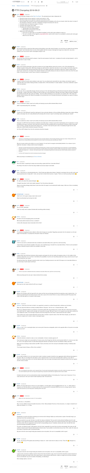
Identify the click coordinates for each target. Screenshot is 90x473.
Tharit (18, 118)
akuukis (18, 449)
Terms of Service (37, 156)
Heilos (18, 253)
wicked (18, 240)
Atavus (18, 216)
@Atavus (19, 327)
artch (18, 14)
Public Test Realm (37, 16)
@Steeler (19, 305)
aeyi (18, 161)
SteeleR (18, 291)
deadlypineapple (20, 194)
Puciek (18, 46)
